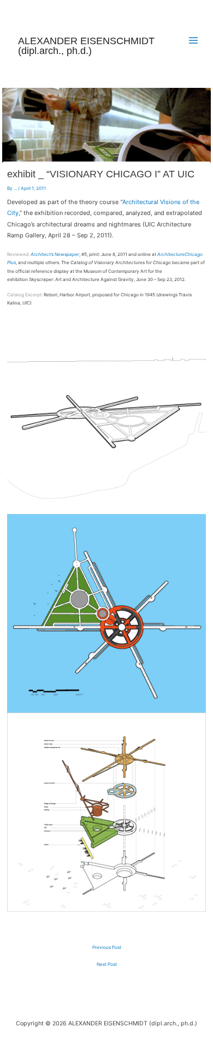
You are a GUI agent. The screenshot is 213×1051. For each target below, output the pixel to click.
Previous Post (106, 947)
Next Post (107, 964)
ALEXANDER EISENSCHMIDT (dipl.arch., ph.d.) (86, 45)
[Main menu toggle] (193, 40)
